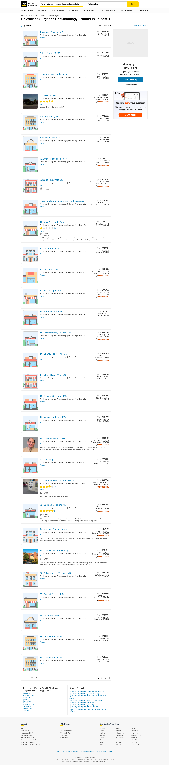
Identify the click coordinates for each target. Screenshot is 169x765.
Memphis (119, 744)
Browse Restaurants (67, 740)
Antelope (26, 710)
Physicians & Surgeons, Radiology (81, 704)
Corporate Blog (26, 735)
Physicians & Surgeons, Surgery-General (84, 706)
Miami (133, 728)
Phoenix (134, 742)
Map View (29, 25)
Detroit (118, 728)
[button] (143, 4)
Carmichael (27, 701)
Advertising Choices (28, 737)
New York (134, 733)
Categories (64, 737)
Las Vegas (119, 737)
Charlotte (103, 737)
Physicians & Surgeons (83, 35)
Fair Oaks (26, 703)
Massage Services (81, 483)
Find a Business (66, 731)
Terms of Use (101, 751)
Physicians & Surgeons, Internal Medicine (84, 693)
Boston (102, 735)
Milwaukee (135, 731)
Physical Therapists (76, 708)
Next (109, 678)
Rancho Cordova (29, 695)
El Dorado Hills (28, 705)
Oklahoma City (136, 735)
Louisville (119, 742)
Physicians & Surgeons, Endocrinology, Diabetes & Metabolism (87, 696)
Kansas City (120, 735)
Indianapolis (120, 733)
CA (29, 16)
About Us (24, 728)
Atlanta (102, 728)
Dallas (102, 742)
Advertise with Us (27, 733)
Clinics (71, 699)
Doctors (42, 16)
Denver (102, 744)
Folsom (35, 16)
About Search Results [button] (141, 25)
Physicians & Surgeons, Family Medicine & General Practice (87, 710)
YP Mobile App (65, 733)
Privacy (57, 751)
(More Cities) (114, 724)
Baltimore (103, 733)
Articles (63, 728)
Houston (118, 731)
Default (106, 26)
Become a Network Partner (30, 740)
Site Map (63, 735)
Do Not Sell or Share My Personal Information (78, 751)
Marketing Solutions (28, 742)
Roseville (26, 694)
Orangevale (27, 706)
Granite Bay (27, 708)
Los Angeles (120, 740)
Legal (110, 751)
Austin (102, 731)
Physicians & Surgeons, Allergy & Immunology (86, 700)
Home (23, 16)
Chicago (102, 740)
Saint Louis (135, 744)
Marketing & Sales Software (30, 744)
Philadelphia (135, 740)
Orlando (134, 737)
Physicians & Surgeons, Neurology (81, 702)
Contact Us (25, 731)
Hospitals (78, 553)
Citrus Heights (28, 697)
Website (42, 37)
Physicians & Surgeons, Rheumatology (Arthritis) (57, 35)
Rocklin (26, 699)
